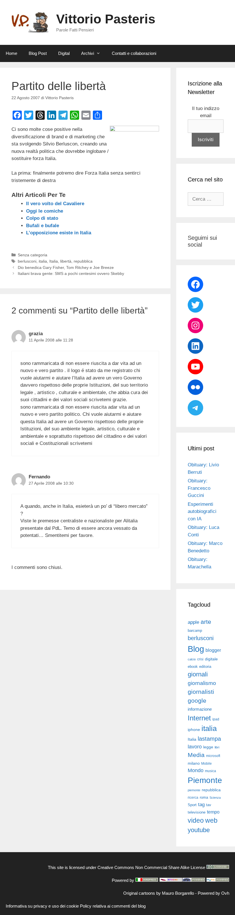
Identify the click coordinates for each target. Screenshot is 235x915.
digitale (211, 659)
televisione (196, 812)
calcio (192, 659)
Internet (199, 718)
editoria (205, 667)
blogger (213, 650)
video (196, 820)
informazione (200, 709)
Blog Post (38, 53)
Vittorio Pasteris (105, 19)
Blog (196, 649)
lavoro (195, 747)
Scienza (215, 797)
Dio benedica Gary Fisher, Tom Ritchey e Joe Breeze (66, 267)
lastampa (209, 739)
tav (208, 805)
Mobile (206, 764)
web (211, 820)
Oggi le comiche (44, 211)
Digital (64, 53)
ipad (215, 719)
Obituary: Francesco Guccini (199, 488)
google (197, 700)
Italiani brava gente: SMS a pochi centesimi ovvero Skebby (71, 273)
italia (43, 261)
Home (11, 53)
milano (194, 763)
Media (196, 755)
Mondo (195, 770)
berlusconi (27, 261)
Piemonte (205, 780)
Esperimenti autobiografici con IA (202, 512)
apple (193, 622)
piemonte (194, 790)
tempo (213, 811)
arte (206, 621)
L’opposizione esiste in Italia (58, 232)
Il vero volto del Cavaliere (55, 203)
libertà (65, 261)
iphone (194, 730)
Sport (192, 805)
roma (204, 797)
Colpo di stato (42, 218)
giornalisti (201, 691)
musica (210, 771)
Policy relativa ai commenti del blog (113, 906)
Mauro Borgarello (178, 893)
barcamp (195, 630)
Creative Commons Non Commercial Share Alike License (151, 867)
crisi (200, 659)
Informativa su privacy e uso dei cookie (42, 906)
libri (217, 747)
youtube (199, 830)
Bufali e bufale (42, 225)
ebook (193, 666)
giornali (198, 674)
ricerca (193, 798)
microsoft (213, 756)
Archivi (87, 53)
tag (201, 804)
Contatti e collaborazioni (134, 53)
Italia (53, 261)
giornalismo (202, 683)
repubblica (83, 261)
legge (208, 747)
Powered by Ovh (213, 893)
